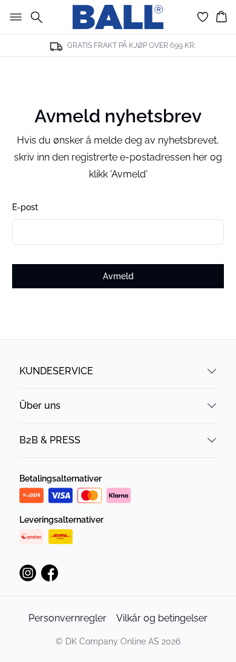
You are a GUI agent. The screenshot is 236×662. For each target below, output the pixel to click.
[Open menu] (13, 17)
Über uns (40, 405)
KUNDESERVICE (56, 371)
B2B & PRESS (49, 440)
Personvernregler (67, 618)
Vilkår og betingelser (162, 618)
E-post (25, 207)
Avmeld (118, 276)
